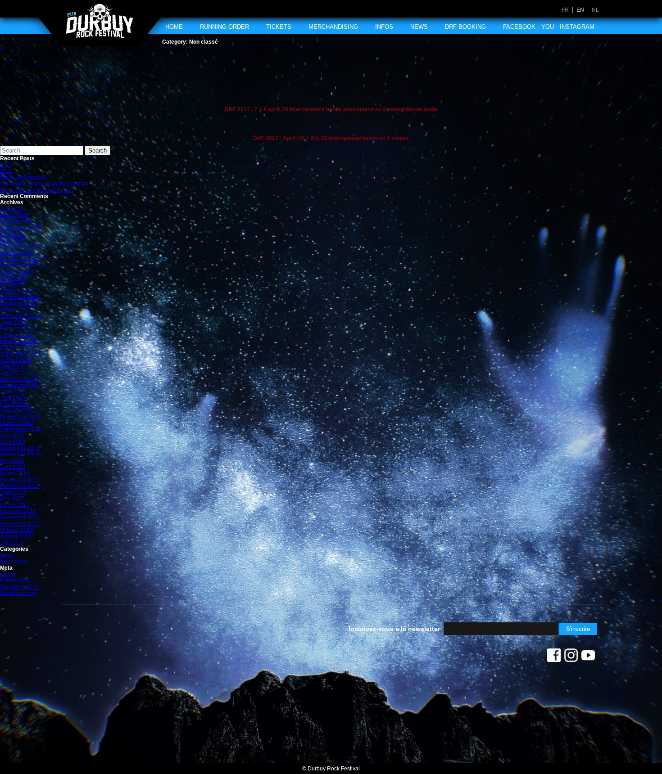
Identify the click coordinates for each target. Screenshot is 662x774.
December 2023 (20, 259)
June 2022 (13, 322)
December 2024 (20, 246)
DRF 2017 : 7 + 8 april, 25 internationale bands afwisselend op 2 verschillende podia (331, 109)
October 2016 (16, 530)
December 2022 (20, 297)
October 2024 (16, 253)
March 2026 (14, 215)
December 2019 (20, 417)
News (419, 26)
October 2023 (16, 272)
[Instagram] (571, 657)
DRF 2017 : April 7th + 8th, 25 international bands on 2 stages (331, 138)
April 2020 (12, 398)
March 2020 (14, 404)
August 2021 (15, 360)
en (580, 10)
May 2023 (12, 284)
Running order (224, 26)
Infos (384, 26)
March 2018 (14, 473)
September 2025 (20, 228)
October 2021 (16, 347)
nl (595, 10)
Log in (7, 574)
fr (565, 10)
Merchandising (333, 26)
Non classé (13, 561)
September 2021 (20, 354)
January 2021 (17, 372)
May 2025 (12, 234)
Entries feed (14, 580)
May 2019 (12, 435)
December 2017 (20, 480)
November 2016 (20, 524)
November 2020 (20, 385)
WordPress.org (18, 593)
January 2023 (17, 291)
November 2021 (20, 341)
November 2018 (20, 454)
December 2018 (20, 448)
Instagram (577, 26)
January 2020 (17, 410)
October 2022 (16, 309)
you (547, 26)
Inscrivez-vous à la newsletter (394, 628)
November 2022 (20, 303)
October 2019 (16, 423)
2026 (6, 165)
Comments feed (19, 587)
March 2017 (14, 505)
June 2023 (13, 278)
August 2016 (15, 536)
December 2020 (20, 379)
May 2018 (12, 461)
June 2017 (13, 492)
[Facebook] (553, 657)
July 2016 (12, 543)
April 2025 (12, 240)
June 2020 (13, 391)
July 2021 (12, 366)
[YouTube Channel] (588, 657)
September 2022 (20, 316)
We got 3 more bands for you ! (36, 190)
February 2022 (18, 328)
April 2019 (12, 442)
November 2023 (20, 265)
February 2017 (18, 511)
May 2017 (12, 498)
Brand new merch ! (23, 177)
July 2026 (12, 209)
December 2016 (20, 517)
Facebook (519, 26)
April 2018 (12, 467)
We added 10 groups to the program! (45, 183)
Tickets (278, 26)
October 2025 (16, 221)
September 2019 (20, 429)
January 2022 (17, 335)
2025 (6, 171)
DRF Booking (465, 26)
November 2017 (20, 486)
